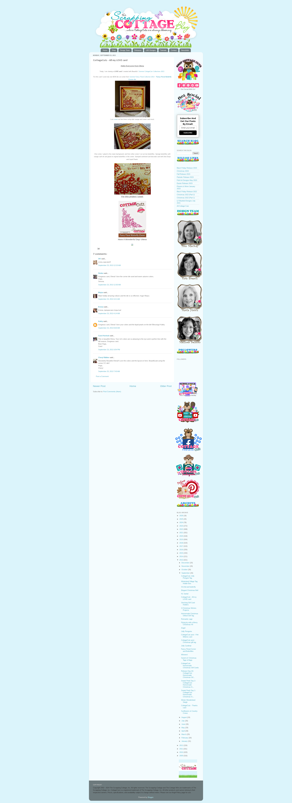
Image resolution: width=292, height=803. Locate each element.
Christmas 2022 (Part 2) (186, 195)
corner (115, 119)
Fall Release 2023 (183, 174)
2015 (181, 553)
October (184, 569)
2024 (181, 522)
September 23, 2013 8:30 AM (109, 328)
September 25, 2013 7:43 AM (109, 371)
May (183, 728)
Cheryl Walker (103, 357)
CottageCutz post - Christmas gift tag (188, 641)
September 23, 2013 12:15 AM (109, 265)
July (183, 721)
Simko (100, 273)
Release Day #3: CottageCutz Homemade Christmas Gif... (188, 674)
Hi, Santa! (184, 594)
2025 (181, 519)
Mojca (100, 292)
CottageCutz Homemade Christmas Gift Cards (190, 665)
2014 (181, 556)
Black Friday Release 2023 (187, 168)
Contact (174, 50)
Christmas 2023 (183, 171)
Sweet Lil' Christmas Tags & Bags (188, 659)
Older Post (166, 386)
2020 (181, 536)
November (185, 566)
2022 (181, 529)
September (185, 573)
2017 (181, 546)
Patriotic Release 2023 (185, 177)
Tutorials (163, 50)
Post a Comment (102, 376)
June (183, 724)
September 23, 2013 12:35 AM (109, 285)
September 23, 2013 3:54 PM (109, 350)
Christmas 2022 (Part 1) (186, 198)
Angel (183, 628)
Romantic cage (186, 619)
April (183, 731)
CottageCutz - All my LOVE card (189, 598)
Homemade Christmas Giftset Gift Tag (189, 615)
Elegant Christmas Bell (189, 590)
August (184, 717)
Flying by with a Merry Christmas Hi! (189, 623)
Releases (137, 50)
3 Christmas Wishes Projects (188, 609)
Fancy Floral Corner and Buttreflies (188, 650)
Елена (100, 307)
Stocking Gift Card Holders (188, 604)
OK (99, 259)
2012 (181, 745)
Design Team (125, 50)
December (185, 563)
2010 (181, 752)
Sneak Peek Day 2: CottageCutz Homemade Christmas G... (188, 684)
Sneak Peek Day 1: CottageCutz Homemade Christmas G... (188, 693)
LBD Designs (151, 50)
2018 (181, 543)
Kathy (100, 321)
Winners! (184, 655)
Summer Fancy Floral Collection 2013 (141, 77)
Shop (114, 50)
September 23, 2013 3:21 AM (109, 299)
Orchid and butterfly (188, 587)
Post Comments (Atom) (112, 391)
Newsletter (185, 50)
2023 (181, 526)
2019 (181, 539)
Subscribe (188, 133)
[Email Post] (98, 248)
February (185, 738)
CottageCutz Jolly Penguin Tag (187, 577)
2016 (181, 550)
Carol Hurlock (103, 336)
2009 (181, 756)
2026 (181, 516)
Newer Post (99, 386)
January (184, 741)
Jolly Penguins (186, 631)
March (184, 734)
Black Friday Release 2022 (187, 191)
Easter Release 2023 (184, 183)
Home (105, 50)
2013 (181, 560)
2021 (181, 533)
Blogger (150, 797)
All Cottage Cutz (183, 206)
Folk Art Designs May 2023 (187, 180)
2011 (181, 749)
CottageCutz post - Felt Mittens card (189, 636)
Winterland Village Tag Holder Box (189, 582)
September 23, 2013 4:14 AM (109, 313)
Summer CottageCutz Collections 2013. (151, 71)
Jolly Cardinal (186, 646)
